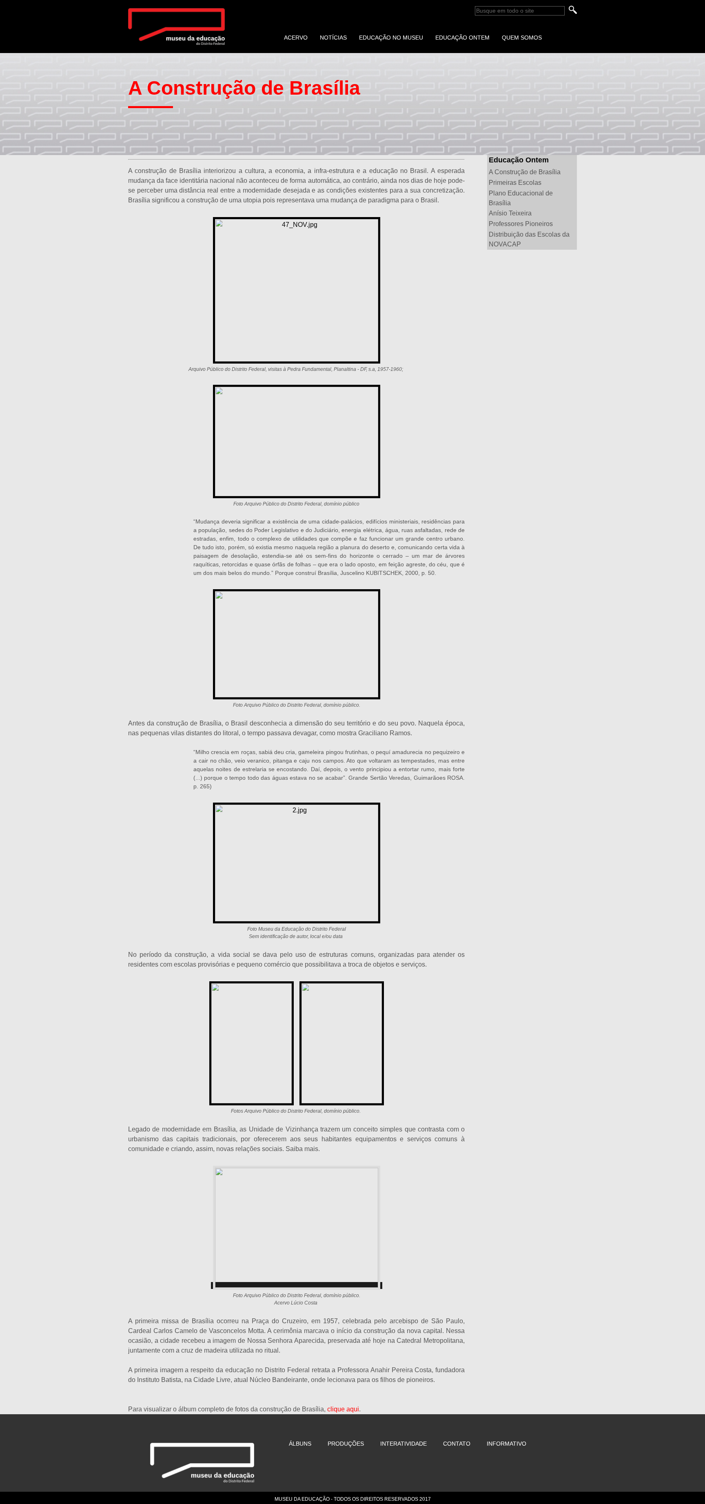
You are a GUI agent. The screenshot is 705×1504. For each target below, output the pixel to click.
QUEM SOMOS (522, 37)
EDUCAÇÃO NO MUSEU (391, 37)
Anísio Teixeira (510, 213)
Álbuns (300, 1443)
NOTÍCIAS (333, 37)
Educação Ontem (519, 160)
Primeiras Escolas (515, 182)
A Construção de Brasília (525, 172)
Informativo (506, 1443)
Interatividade (403, 1443)
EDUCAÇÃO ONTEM (462, 37)
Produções (346, 1443)
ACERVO (296, 37)
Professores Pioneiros (521, 223)
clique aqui (343, 1409)
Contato (456, 1443)
